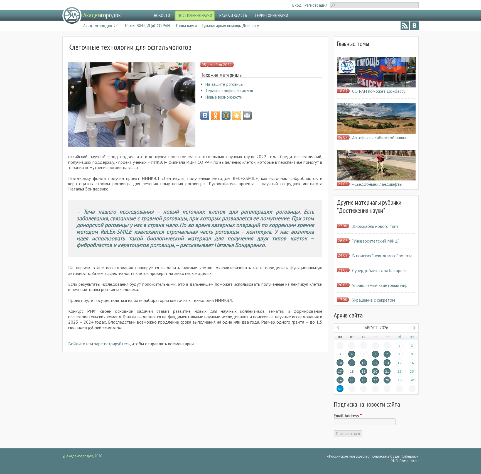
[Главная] (72, 15)
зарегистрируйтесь (112, 343)
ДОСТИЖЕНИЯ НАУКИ (194, 15)
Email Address (348, 415)
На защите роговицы (224, 84)
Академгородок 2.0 (101, 25)
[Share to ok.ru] (215, 115)
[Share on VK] (204, 115)
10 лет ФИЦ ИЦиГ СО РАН (147, 25)
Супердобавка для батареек (379, 270)
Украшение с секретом (373, 300)
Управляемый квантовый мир (380, 285)
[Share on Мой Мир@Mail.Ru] (226, 115)
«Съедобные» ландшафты (377, 184)
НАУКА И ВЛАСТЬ (233, 15)
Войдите (76, 343)
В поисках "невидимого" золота (382, 255)
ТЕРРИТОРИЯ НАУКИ (271, 15)
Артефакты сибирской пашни (380, 137)
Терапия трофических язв (229, 90)
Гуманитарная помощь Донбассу (230, 25)
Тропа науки (186, 25)
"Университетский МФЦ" (375, 241)
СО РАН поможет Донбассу (378, 91)
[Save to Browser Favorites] (236, 115)
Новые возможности (223, 97)
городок (102, 15)
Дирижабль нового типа (375, 226)
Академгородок (79, 456)
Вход (297, 5)
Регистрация (316, 5)
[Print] (247, 115)
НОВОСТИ (162, 15)
